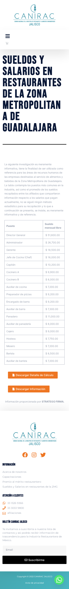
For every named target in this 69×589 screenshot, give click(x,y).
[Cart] (7, 43)
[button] (7, 36)
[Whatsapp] (59, 580)
